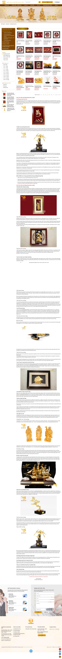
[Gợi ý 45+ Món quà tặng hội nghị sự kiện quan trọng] (4, 94)
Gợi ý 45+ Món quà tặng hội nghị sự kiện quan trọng (11, 94)
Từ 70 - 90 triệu (6, 78)
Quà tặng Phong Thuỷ (19, 39)
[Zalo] (58, 629)
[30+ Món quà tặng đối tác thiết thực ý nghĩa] (4, 101)
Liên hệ (56, 5)
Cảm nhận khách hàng (47, 5)
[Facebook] (57, 629)
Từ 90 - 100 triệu (6, 79)
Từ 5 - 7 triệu (5, 67)
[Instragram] (52, 629)
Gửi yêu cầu (38, 612)
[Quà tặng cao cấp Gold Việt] (4, 2)
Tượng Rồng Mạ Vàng (7, 40)
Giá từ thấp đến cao (6, 55)
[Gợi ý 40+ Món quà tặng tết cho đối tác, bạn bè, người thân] (4, 97)
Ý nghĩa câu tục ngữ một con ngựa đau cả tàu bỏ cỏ (11, 109)
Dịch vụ (25, 5)
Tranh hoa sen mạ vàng (24, 253)
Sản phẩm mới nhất (6, 53)
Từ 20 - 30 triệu (6, 73)
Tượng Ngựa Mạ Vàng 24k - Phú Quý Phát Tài (9, 38)
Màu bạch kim (5, 87)
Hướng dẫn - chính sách (16, 5)
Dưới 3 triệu (5, 64)
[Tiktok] (53, 629)
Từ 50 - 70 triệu (6, 76)
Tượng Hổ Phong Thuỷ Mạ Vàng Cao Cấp (9, 36)
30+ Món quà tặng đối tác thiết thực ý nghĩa (10, 101)
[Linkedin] (55, 629)
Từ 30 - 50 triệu (6, 75)
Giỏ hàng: (57, 2)
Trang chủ (6, 5)
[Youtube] (50, 629)
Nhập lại (46, 612)
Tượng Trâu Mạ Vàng (7, 34)
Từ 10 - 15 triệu (5, 70)
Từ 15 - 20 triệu (6, 72)
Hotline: (47, 2)
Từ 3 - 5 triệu (5, 66)
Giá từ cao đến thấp (6, 56)
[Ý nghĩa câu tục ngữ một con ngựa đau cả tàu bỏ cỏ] (4, 109)
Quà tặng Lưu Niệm (5, 43)
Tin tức (38, 5)
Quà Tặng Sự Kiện (5, 48)
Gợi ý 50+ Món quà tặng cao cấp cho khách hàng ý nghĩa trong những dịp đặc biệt (10, 105)
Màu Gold (5, 84)
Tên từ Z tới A (5, 59)
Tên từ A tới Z (5, 58)
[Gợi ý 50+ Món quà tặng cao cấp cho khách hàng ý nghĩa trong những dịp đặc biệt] (4, 105)
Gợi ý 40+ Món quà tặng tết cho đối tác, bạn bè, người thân (10, 98)
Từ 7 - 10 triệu (5, 69)
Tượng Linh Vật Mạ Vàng (8, 32)
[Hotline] (60, 649)
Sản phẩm (32, 5)
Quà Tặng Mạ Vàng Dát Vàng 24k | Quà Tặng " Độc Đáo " (8, 46)
